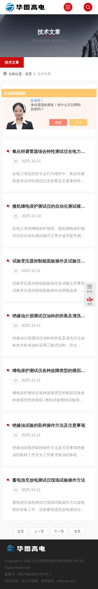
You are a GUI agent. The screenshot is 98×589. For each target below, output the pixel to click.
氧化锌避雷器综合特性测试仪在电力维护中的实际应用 (49, 151)
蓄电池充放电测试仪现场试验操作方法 (48, 480)
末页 (77, 531)
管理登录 (47, 581)
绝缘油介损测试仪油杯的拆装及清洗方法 (49, 315)
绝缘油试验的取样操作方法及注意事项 (48, 425)
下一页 (59, 531)
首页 (28, 74)
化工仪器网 (29, 581)
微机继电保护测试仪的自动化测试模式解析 (49, 206)
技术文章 (12, 62)
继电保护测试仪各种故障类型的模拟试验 (49, 370)
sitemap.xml (66, 581)
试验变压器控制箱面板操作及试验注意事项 (49, 261)
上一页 (39, 531)
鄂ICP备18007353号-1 (35, 574)
